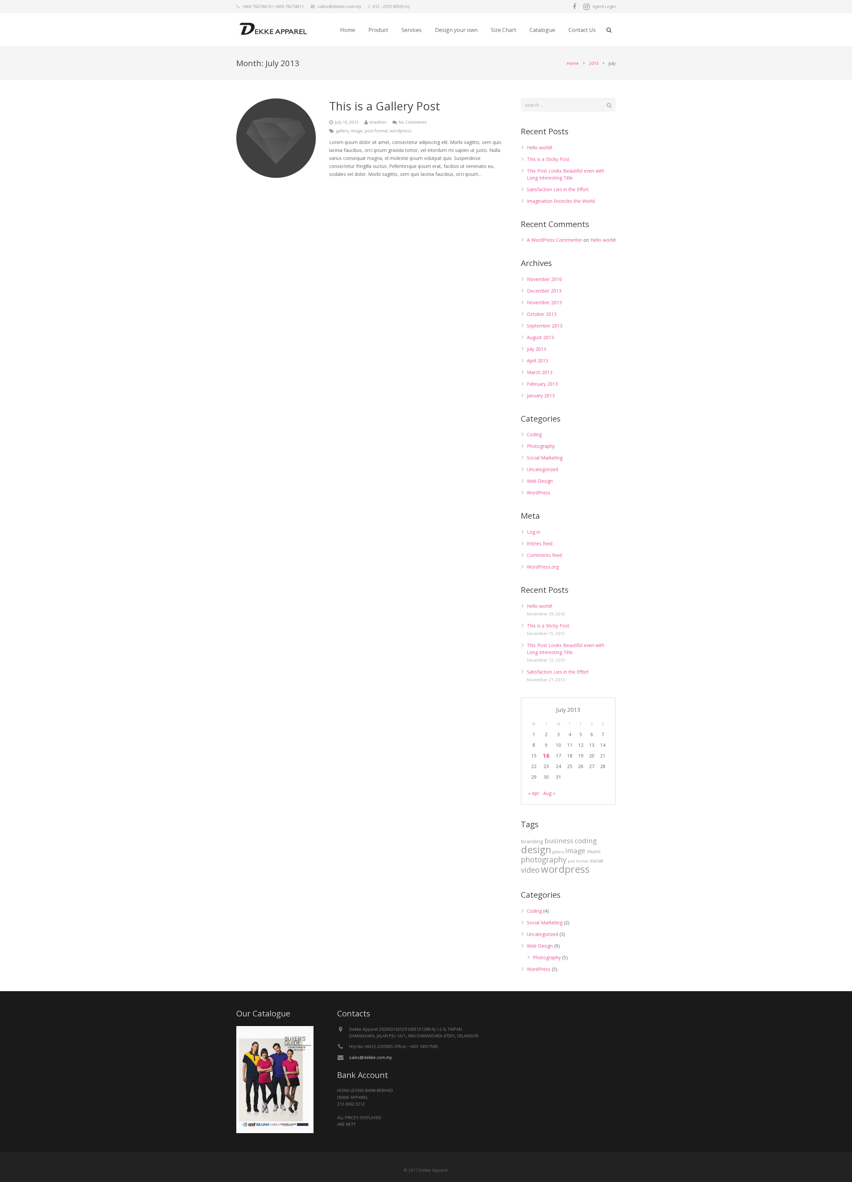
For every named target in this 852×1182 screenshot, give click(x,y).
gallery (342, 131)
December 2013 (544, 291)
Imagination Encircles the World (561, 201)
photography (543, 859)
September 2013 (544, 326)
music (594, 851)
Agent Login (604, 6)
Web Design (540, 481)
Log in (533, 532)
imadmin (377, 122)
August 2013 (540, 337)
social (596, 860)
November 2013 (544, 302)
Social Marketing (544, 458)
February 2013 (542, 384)
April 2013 (537, 360)
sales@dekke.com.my (339, 6)
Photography (541, 446)
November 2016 (544, 279)
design (536, 849)
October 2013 (541, 314)
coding (586, 840)
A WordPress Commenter (554, 240)
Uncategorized (542, 469)
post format (376, 131)
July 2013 (536, 349)
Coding (534, 434)
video (530, 870)
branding (532, 841)
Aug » (549, 793)
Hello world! (539, 147)
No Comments (413, 122)
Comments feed (544, 555)
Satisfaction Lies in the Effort (558, 189)
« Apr (533, 793)
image (357, 131)
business (558, 840)
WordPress (538, 492)
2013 (593, 63)
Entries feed (539, 543)
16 (546, 755)
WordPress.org (543, 567)
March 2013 (539, 372)
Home (573, 63)
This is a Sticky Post (548, 159)
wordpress (401, 131)
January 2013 (541, 395)
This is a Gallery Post (384, 106)
